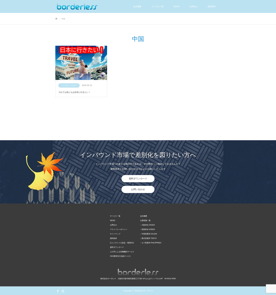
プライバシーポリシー (118, 229)
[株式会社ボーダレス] (76, 6)
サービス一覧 (157, 6)
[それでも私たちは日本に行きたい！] (81, 63)
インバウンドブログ (69, 85)
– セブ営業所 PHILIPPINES (150, 243)
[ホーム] (56, 14)
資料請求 (212, 6)
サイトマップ (115, 234)
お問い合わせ (138, 189)
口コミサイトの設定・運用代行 (122, 243)
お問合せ (193, 6)
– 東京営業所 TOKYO (148, 238)
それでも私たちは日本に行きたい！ (74, 92)
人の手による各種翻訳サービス (122, 252)
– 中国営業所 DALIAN (148, 234)
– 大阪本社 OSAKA (147, 225)
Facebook (57, 290)
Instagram (62, 290)
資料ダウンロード (138, 178)
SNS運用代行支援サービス (120, 256)
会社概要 (137, 6)
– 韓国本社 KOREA (147, 229)
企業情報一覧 (145, 220)
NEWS (112, 220)
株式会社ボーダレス (144, 291)
